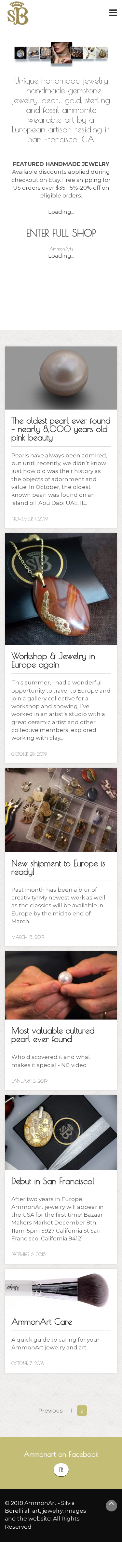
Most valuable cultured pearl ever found (52, 1034)
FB (61, 1469)
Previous (50, 1410)
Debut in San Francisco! (52, 1181)
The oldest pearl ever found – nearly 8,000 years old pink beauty (60, 428)
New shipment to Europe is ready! (58, 867)
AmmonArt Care (41, 1321)
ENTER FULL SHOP (61, 232)
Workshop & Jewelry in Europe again (53, 660)
